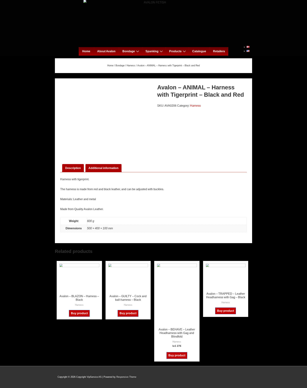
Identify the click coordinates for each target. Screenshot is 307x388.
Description (73, 168)
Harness (131, 65)
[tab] (73, 168)
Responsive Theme (126, 377)
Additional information (103, 168)
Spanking (152, 51)
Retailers (219, 51)
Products (175, 51)
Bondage (128, 51)
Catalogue (199, 51)
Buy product (79, 313)
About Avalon (106, 51)
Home (86, 51)
